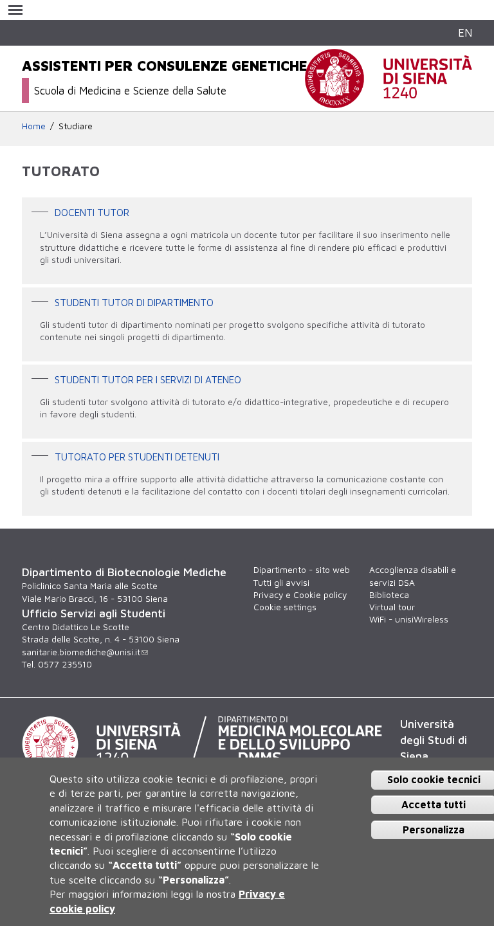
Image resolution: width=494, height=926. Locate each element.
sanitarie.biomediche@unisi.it (81, 652)
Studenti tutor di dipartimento (134, 301)
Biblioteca (389, 595)
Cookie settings (284, 607)
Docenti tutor (92, 212)
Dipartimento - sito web (301, 570)
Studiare (76, 126)
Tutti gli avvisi (281, 582)
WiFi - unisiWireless (408, 619)
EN (465, 32)
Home (34, 126)
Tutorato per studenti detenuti (137, 456)
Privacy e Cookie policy (300, 595)
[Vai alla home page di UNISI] (388, 101)
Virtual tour (392, 607)
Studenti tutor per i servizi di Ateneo (148, 379)
